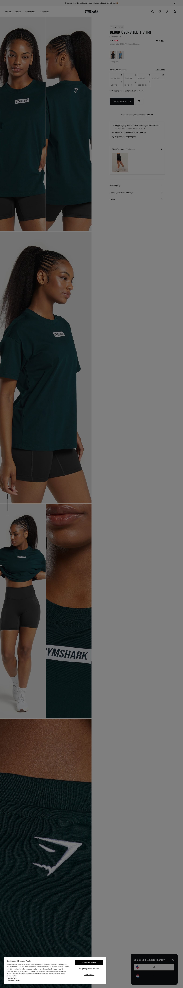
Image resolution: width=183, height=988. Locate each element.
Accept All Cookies (89, 963)
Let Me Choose (89, 975)
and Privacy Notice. (14, 980)
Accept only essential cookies (89, 969)
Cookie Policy (12, 978)
